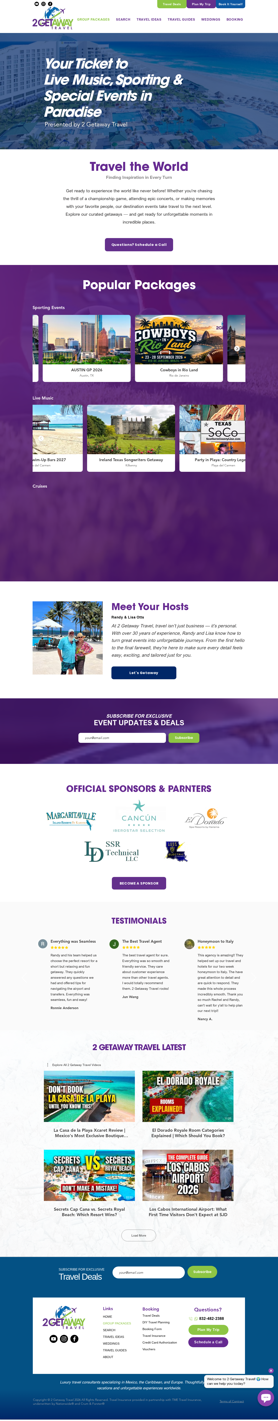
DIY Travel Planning (156, 1322)
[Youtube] (37, 4)
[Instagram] (43, 4)
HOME (107, 1316)
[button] (123, 19)
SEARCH (109, 1330)
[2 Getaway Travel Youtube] (54, 1339)
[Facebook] (50, 4)
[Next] (253, 978)
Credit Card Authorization (157, 1342)
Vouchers (148, 1349)
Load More (138, 1235)
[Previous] (24, 978)
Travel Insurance (153, 1335)
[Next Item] (236, 348)
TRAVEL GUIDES (115, 1350)
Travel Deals (151, 1315)
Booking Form (152, 1329)
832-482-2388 (211, 1318)
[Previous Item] (41, 348)
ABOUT (108, 1357)
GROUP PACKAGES (116, 1323)
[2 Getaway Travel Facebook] (74, 1339)
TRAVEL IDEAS (113, 1337)
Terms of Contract (232, 1401)
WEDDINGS (111, 1343)
